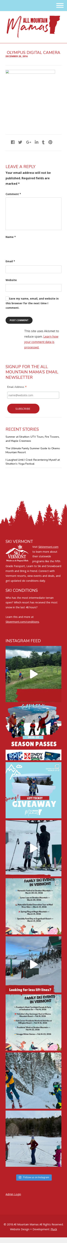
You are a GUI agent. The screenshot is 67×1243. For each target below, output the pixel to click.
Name (11, 237)
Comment (13, 194)
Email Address (17, 387)
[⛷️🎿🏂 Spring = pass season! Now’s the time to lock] (33, 732)
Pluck (54, 1229)
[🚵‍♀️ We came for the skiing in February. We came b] (33, 674)
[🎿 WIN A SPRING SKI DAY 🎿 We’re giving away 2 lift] (33, 790)
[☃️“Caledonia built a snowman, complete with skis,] (33, 1139)
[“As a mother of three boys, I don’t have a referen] (33, 1080)
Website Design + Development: (30, 1229)
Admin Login (13, 1194)
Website (11, 280)
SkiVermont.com (48, 547)
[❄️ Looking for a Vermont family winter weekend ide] (33, 848)
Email (10, 261)
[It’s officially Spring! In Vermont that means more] (33, 906)
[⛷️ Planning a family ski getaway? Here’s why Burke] (33, 964)
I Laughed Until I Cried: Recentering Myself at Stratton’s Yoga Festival (33, 462)
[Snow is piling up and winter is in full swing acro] (33, 1022)
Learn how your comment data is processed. (41, 341)
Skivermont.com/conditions (22, 621)
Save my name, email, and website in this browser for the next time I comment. (32, 303)
